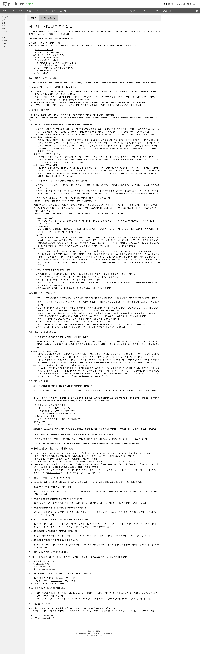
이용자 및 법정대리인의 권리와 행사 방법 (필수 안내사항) (56, 63)
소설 (54, 10)
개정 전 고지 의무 (42, 73)
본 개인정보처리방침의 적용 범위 (47, 70)
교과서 (63, 10)
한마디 (144, 10)
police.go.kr (54, 583)
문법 (21, 10)
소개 (102, 631)
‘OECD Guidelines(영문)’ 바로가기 (61, 38)
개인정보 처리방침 (48, 18)
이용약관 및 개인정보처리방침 (93, 631)
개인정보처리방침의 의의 (44, 49)
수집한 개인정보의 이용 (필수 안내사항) (49, 55)
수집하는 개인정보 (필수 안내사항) (47, 52)
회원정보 (60, 470)
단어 (12, 10)
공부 (3, 46)
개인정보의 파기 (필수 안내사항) (46, 60)
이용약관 (33, 18)
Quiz (4, 10)
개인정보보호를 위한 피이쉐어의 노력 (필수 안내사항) (54, 65)
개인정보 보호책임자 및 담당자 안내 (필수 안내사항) (54, 68)
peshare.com (80, 593)
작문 (45, 10)
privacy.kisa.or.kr (57, 578)
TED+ (182, 10)
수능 (29, 10)
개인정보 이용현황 (53, 472)
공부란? (155, 10)
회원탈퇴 (51, 459)
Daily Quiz (6, 17)
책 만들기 (5, 40)
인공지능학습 (169, 10)
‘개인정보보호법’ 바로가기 (38, 38)
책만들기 (133, 10)
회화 (37, 10)
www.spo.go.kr (56, 581)
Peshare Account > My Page (58, 453)
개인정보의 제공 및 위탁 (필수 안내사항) (49, 57)
